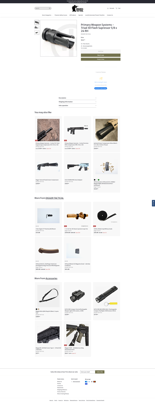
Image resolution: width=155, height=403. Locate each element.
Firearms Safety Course (61, 15)
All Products (73, 15)
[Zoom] (58, 38)
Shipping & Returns (62, 389)
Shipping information (66, 102)
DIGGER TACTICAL (86, 34)
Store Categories (46, 15)
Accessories (51, 278)
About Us (59, 381)
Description (62, 98)
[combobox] (43, 8)
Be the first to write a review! (100, 88)
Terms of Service (61, 391)
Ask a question (63, 105)
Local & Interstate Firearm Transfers (95, 15)
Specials (80, 15)
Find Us (59, 383)
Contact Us (110, 15)
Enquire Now (100, 59)
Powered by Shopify (100, 400)
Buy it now (100, 55)
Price (82, 37)
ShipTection (60, 387)
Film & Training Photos (63, 393)
